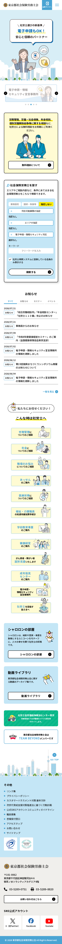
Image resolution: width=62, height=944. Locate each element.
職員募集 (11, 814)
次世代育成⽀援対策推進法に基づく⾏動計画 (29, 805)
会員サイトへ (47, 7)
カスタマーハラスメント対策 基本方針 (26, 800)
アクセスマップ (14, 823)
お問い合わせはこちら (31, 899)
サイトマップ (13, 832)
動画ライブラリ (30, 696)
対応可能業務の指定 (31, 210)
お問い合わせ (13, 828)
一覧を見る (48, 391)
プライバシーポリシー (18, 795)
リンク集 (11, 791)
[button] (5, 93)
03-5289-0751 (18, 889)
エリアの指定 (31, 222)
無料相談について (31, 165)
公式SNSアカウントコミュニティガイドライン (30, 809)
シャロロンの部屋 (31, 654)
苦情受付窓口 (13, 818)
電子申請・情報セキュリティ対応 (31, 234)
